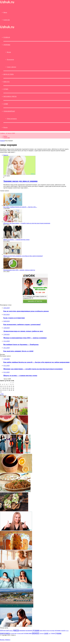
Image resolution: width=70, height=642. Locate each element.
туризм (53, 633)
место (48, 630)
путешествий (20, 633)
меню (41, 630)
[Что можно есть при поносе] (15, 491)
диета (16, 630)
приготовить (5, 633)
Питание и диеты (9, 96)
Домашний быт (9, 111)
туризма (58, 633)
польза (67, 630)
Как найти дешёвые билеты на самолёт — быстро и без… (20, 207)
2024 (1, 630)
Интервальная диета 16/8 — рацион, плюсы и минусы (19, 270)
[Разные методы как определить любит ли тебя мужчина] (16, 626)
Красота (6, 81)
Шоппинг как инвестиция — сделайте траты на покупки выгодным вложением (26, 223)
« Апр (2, 394)
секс (49, 633)
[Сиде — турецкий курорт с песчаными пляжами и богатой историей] (16, 607)
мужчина (58, 630)
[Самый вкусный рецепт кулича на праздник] (16, 549)
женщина (22, 630)
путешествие (13, 633)
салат (46, 633)
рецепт (35, 633)
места (45, 630)
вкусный (6, 630)
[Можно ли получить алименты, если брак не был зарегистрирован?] (12, 254)
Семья (5, 104)
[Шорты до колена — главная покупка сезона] (12, 238)
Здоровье (6, 44)
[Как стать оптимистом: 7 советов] (16, 530)
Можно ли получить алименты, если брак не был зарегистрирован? (23, 256)
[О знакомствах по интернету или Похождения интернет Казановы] (16, 568)
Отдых (5, 89)
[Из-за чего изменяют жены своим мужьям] (16, 588)
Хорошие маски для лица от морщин (20, 181)
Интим (9, 52)
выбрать (11, 630)
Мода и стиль (8, 74)
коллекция (29, 630)
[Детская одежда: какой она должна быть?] (14, 414)
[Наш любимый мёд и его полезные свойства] (16, 472)
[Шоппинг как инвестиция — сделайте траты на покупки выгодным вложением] (12, 221)
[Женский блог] (8, 3)
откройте (63, 630)
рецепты (42, 633)
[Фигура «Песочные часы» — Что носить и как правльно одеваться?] (15, 453)
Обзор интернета (12, 118)
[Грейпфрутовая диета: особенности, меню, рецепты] (14, 434)
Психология (10, 59)
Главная (2, 140)
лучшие (35, 630)
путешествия (28, 633)
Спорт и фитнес (11, 67)
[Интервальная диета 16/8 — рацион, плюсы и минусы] (12, 268)
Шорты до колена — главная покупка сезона (16, 239)
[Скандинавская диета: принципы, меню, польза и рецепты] (14, 511)
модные (52, 630)
